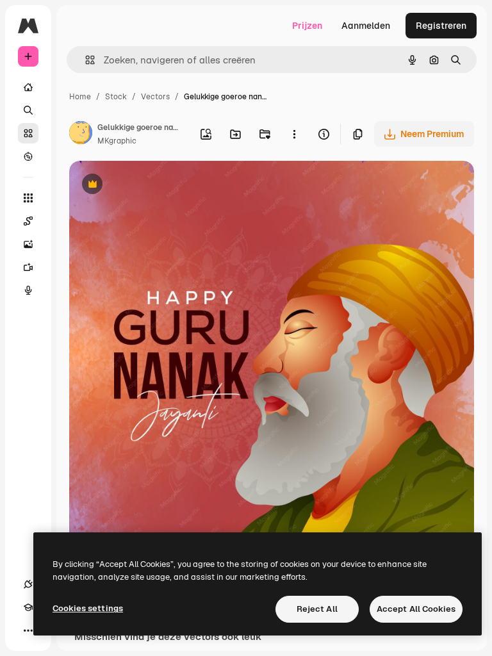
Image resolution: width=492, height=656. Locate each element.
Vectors (155, 97)
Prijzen (307, 25)
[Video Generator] (28, 267)
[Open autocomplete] (84, 60)
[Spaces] (28, 221)
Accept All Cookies (416, 608)
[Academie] (28, 607)
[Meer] (28, 630)
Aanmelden (365, 25)
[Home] (28, 87)
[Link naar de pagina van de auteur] (80, 134)
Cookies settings (88, 608)
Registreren (441, 25)
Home (80, 97)
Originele (153, 185)
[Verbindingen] (28, 584)
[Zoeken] (28, 110)
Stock (116, 97)
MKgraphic (116, 141)
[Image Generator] (28, 244)
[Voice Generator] (28, 290)
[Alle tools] (28, 198)
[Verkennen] (28, 156)
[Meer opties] (294, 134)
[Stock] (28, 133)
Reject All (317, 608)
